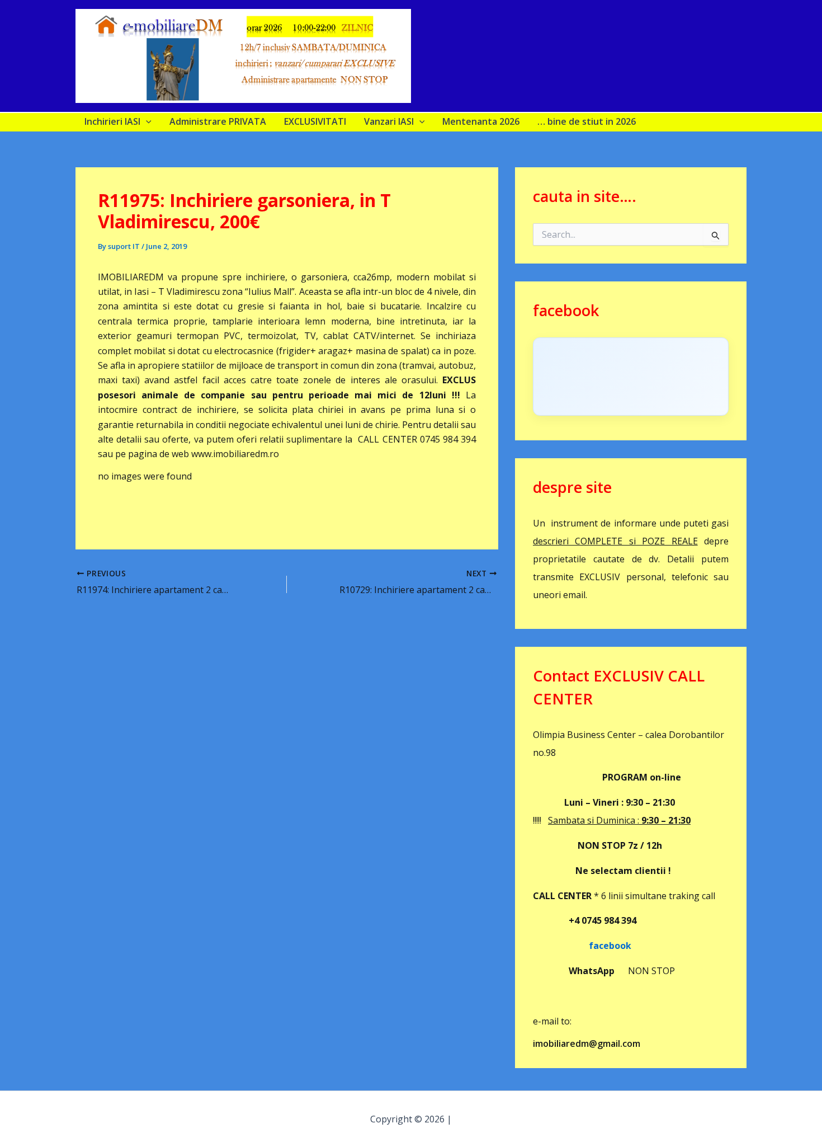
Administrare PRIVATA (217, 121)
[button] (146, 121)
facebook (582, 945)
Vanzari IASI (389, 121)
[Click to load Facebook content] (631, 376)
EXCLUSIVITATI (315, 121)
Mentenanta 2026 (480, 121)
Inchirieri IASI (112, 121)
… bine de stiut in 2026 (586, 121)
